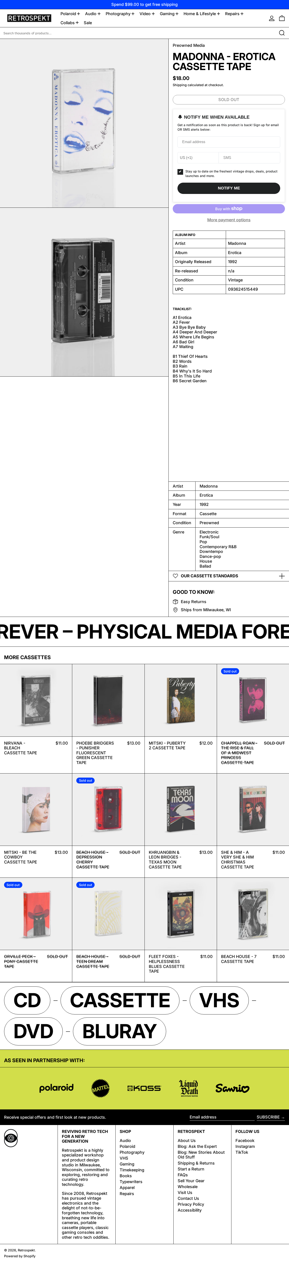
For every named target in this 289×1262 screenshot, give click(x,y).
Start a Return (191, 1169)
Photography (132, 1152)
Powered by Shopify (19, 1256)
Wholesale (188, 1186)
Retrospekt (26, 1250)
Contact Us (188, 1198)
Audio (125, 1140)
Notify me (229, 188)
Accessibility (190, 1210)
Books (126, 1175)
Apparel (127, 1187)
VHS (124, 1158)
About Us (187, 1140)
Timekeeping (132, 1170)
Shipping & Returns (196, 1163)
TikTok (241, 1152)
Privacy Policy (191, 1204)
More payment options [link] (229, 219)
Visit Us (185, 1192)
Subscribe (268, 1117)
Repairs (127, 1193)
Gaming (127, 1164)
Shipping (180, 85)
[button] (282, 18)
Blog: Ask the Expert (197, 1146)
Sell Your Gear (191, 1180)
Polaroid (127, 1146)
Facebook (244, 1140)
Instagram (245, 1146)
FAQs (183, 1174)
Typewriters (131, 1181)
